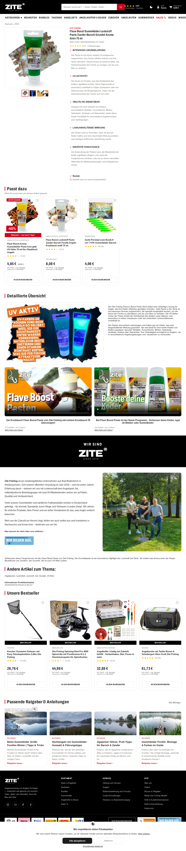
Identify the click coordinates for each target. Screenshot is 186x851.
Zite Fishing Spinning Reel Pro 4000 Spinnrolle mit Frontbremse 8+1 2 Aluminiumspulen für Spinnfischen (70, 654)
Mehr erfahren (144, 834)
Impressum (149, 808)
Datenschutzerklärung (153, 804)
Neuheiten (30, 17)
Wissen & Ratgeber (152, 791)
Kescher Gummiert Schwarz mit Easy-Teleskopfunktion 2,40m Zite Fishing (24, 654)
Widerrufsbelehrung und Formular (116, 791)
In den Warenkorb (23, 280)
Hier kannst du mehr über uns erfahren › (24, 531)
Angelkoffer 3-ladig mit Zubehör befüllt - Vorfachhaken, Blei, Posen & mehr (115, 654)
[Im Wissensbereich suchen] (34, 709)
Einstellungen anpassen (93, 846)
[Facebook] (30, 805)
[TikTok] (23, 805)
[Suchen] (121, 7)
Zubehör (113, 17)
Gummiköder (146, 17)
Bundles (44, 17)
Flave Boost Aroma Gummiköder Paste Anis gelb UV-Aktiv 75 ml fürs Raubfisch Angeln (22, 248)
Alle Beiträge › (175, 703)
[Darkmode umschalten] (151, 7)
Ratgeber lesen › (15, 763)
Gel (36, 576)
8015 (17, 24)
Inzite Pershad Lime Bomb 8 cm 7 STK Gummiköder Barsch (100, 241)
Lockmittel (20, 576)
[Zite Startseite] (15, 7)
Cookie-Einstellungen (111, 796)
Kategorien (13, 17)
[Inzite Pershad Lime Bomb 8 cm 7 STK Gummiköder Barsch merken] (115, 200)
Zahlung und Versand (111, 783)
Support (106, 787)
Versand (22, 267)
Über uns (148, 783)
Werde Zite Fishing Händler (155, 796)
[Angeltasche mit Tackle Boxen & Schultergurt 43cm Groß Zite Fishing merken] (177, 602)
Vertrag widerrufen (122, 821)
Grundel (42, 576)
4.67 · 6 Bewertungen (85, 46)
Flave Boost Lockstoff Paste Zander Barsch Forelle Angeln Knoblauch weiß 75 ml (61, 243)
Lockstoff (30, 576)
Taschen (56, 17)
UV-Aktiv (50, 576)
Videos (172, 17)
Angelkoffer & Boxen (92, 17)
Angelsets (70, 17)
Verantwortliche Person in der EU (18, 585)
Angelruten (128, 17)
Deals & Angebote (68, 783)
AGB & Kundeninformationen (156, 800)
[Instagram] (8, 805)
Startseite (9, 24)
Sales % (161, 17)
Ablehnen (108, 841)
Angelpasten (10, 576)
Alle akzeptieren (77, 841)
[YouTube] (15, 805)
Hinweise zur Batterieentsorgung (116, 800)
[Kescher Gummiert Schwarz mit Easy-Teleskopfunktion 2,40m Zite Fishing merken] (42, 602)
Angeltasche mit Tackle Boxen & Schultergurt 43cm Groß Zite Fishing (160, 653)
